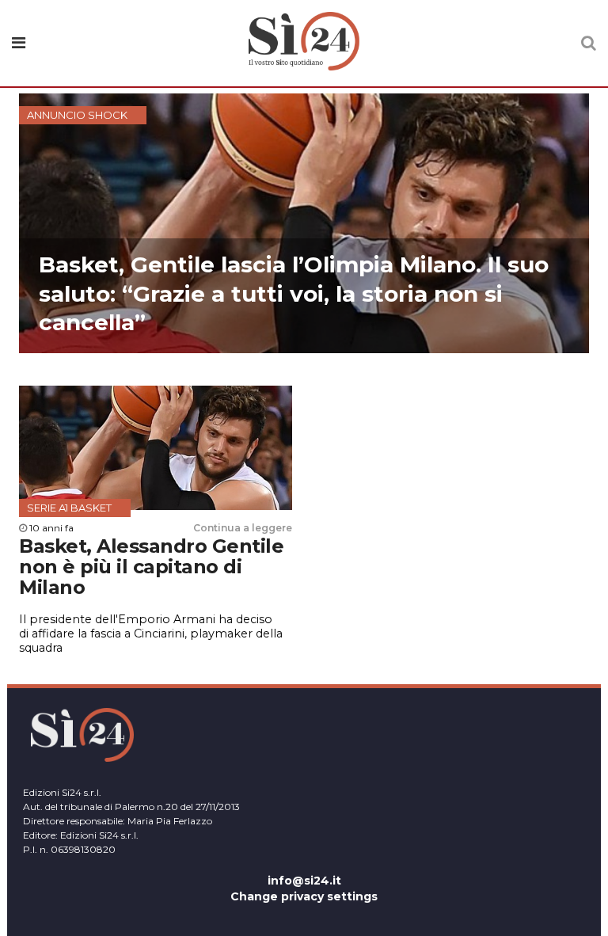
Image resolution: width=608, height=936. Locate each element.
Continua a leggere (242, 528)
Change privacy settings (304, 896)
